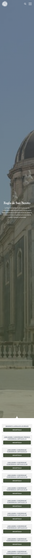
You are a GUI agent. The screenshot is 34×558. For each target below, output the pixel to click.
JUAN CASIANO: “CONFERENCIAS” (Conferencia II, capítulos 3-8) (17, 514)
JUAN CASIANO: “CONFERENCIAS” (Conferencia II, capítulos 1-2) (17, 501)
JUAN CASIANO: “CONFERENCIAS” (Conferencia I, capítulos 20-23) (17, 489)
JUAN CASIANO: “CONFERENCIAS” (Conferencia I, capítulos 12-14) (17, 463)
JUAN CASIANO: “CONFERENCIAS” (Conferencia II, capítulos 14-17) (17, 552)
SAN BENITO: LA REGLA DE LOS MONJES (17, 426)
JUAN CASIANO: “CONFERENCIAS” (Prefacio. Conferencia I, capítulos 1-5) (17, 438)
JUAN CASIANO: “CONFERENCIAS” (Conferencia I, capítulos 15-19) (17, 476)
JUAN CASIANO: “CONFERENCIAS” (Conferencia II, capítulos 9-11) (17, 527)
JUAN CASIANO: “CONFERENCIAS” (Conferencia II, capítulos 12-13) (17, 539)
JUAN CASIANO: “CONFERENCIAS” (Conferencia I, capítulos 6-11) (17, 450)
